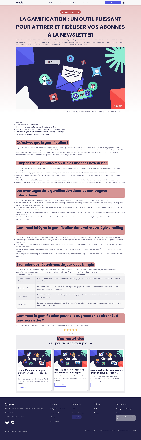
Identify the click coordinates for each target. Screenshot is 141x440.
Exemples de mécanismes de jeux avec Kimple (33, 134)
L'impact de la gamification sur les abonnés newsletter (36, 127)
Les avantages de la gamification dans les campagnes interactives (40, 129)
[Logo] (19, 2)
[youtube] (12, 422)
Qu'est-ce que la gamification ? (27, 125)
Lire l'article (23, 388)
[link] (70, 48)
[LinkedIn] (7, 422)
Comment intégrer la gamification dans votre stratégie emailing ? (40, 132)
